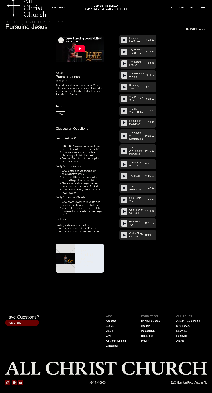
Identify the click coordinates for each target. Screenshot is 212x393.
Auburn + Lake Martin (188, 321)
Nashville (181, 331)
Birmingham (183, 326)
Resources (147, 336)
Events (110, 326)
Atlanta (180, 341)
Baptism (145, 326)
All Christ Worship (116, 341)
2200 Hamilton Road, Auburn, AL (189, 382)
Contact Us (112, 346)
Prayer (144, 341)
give (191, 7)
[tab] (74, 129)
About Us (111, 321)
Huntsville (181, 336)
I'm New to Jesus (150, 321)
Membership (148, 331)
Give (108, 336)
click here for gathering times (106, 9)
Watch (182, 7)
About (172, 7)
